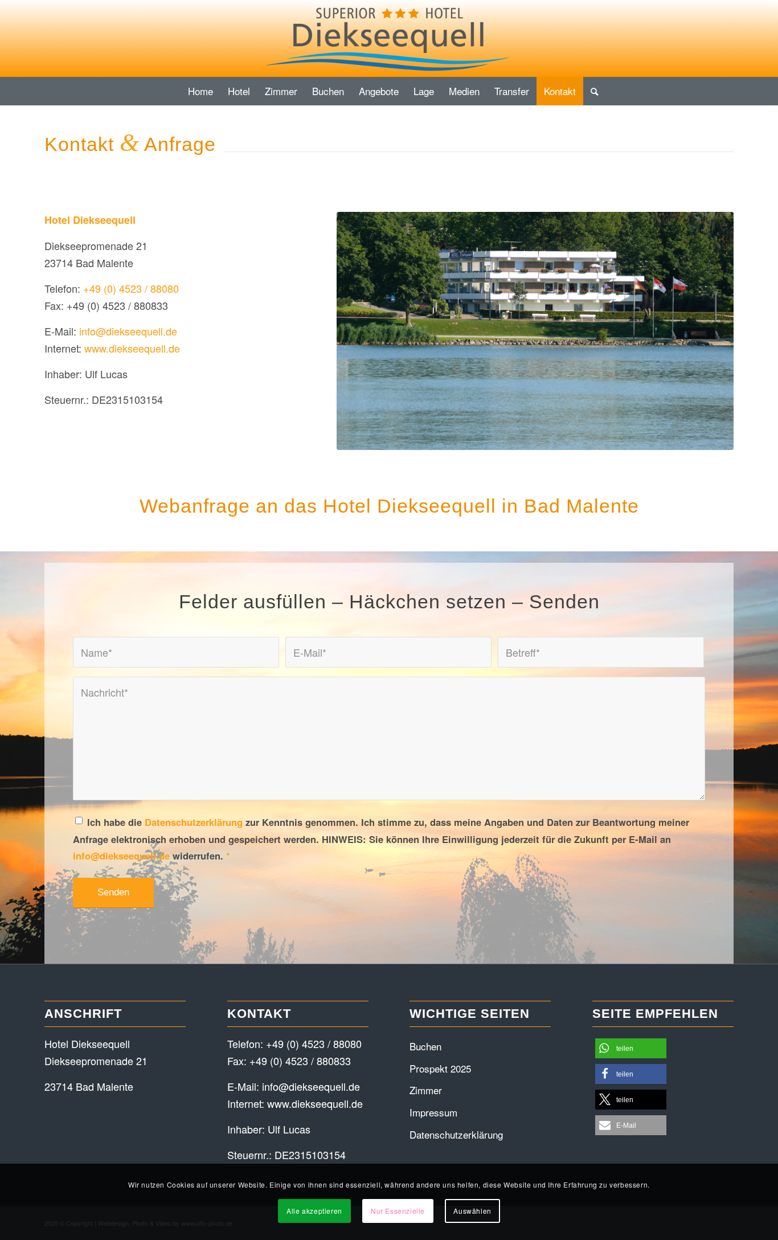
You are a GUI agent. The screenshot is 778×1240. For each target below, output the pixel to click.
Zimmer (426, 1090)
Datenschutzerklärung (194, 822)
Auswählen (472, 1211)
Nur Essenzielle (398, 1211)
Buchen (425, 1046)
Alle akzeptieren (314, 1211)
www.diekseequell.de (132, 348)
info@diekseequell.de (128, 331)
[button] (630, 1048)
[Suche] (590, 91)
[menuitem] (200, 91)
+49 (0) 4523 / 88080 (131, 288)
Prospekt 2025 (440, 1068)
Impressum (433, 1112)
